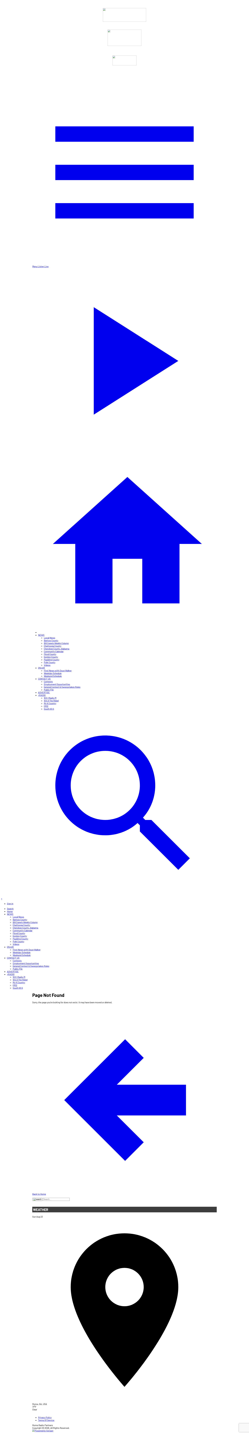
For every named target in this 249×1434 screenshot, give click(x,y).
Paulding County (51, 659)
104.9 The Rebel (51, 700)
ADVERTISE (44, 692)
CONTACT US (44, 678)
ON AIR (41, 667)
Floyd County (50, 654)
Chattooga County (52, 646)
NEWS (41, 635)
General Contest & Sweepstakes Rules (62, 687)
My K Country (50, 703)
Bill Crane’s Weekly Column (56, 643)
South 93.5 (49, 708)
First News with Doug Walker (58, 670)
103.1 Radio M (50, 697)
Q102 (46, 706)
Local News (49, 637)
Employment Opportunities (57, 684)
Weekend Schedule (53, 676)
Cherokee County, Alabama (56, 648)
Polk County (49, 662)
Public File (49, 689)
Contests (48, 681)
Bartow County (51, 640)
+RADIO (42, 695)
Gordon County (51, 656)
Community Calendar (54, 651)
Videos (47, 665)
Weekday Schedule (53, 673)
